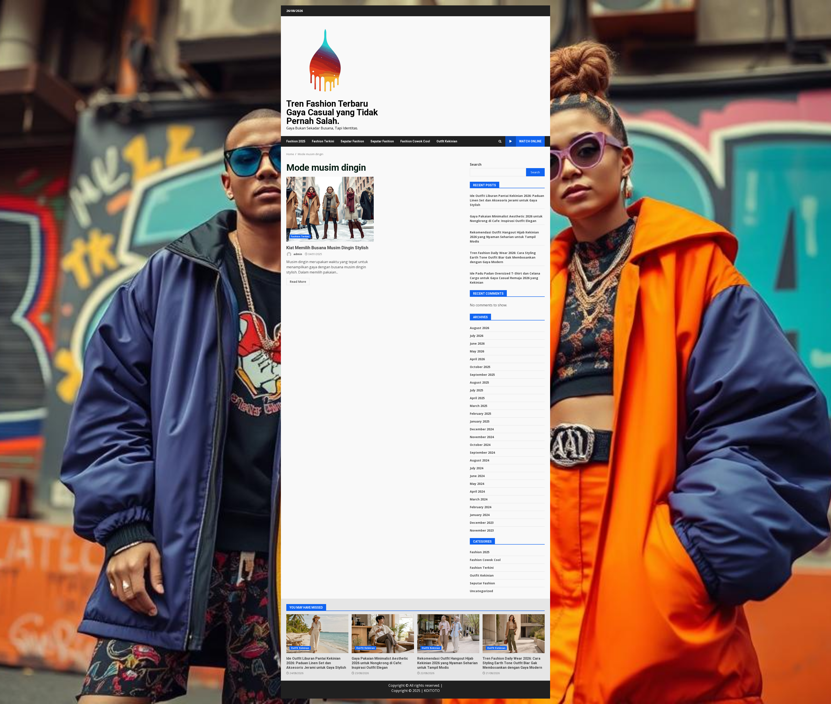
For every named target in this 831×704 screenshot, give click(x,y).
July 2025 (476, 390)
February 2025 (480, 413)
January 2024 (480, 515)
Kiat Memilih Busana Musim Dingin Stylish (330, 209)
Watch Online (530, 141)
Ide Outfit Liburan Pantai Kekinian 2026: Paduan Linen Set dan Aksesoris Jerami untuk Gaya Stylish (507, 200)
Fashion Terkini (323, 141)
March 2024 (478, 499)
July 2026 (476, 336)
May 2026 (477, 351)
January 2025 (480, 421)
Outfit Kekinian (446, 141)
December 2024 (482, 429)
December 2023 (482, 523)
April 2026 (477, 359)
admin (297, 254)
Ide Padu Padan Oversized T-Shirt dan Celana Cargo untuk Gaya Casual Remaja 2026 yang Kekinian (505, 277)
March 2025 (478, 406)
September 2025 (482, 375)
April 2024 (477, 491)
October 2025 (480, 367)
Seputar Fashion (352, 141)
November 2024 (482, 437)
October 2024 (480, 445)
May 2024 (477, 484)
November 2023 (482, 530)
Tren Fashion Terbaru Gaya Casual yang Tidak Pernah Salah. (332, 112)
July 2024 (476, 468)
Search (476, 164)
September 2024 (482, 452)
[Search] (500, 141)
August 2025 (479, 382)
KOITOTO (432, 690)
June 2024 (477, 476)
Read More (298, 282)
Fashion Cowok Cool (415, 141)
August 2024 (479, 460)
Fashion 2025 (295, 141)
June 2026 (477, 343)
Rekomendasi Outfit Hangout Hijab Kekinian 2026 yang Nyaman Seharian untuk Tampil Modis (504, 236)
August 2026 (479, 328)
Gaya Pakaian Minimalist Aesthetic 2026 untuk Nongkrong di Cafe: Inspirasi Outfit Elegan (383, 633)
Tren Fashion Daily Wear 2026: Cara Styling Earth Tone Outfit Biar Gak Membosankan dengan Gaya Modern (503, 257)
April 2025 (477, 398)
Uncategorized (481, 591)
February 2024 (480, 507)
